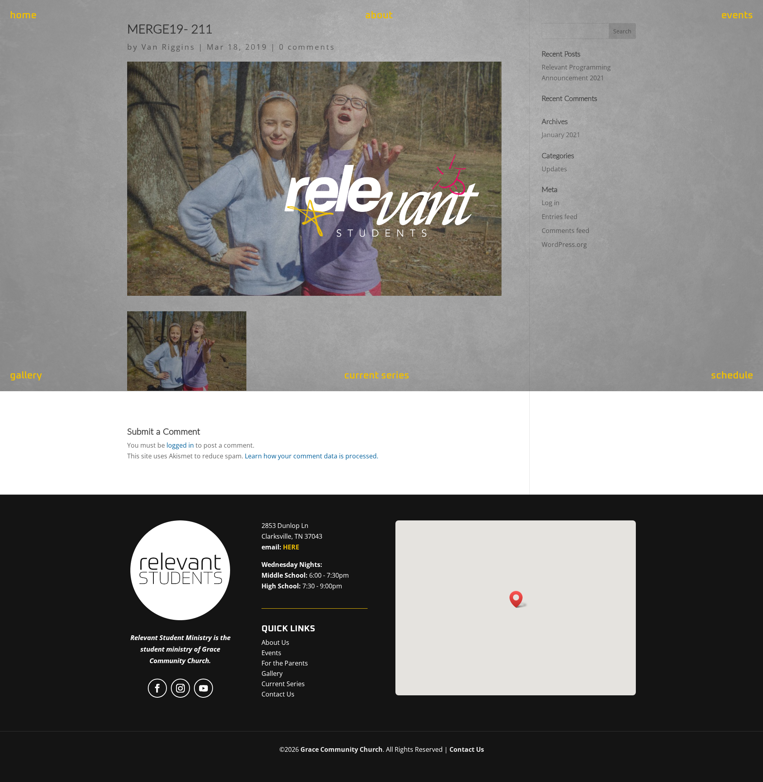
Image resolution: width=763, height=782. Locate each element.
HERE (291, 547)
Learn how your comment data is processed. (311, 456)
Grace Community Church (341, 749)
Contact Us (466, 749)
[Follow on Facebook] (157, 688)
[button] (518, 599)
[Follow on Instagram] (180, 688)
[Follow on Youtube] (203, 688)
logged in (180, 445)
